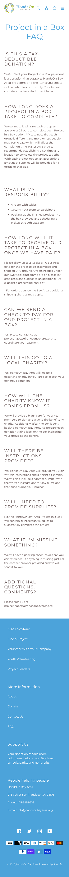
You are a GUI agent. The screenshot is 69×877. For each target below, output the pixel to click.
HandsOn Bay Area (27, 864)
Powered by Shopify (50, 864)
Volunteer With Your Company (29, 649)
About (12, 696)
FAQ (11, 726)
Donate (13, 706)
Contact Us (15, 716)
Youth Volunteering (21, 659)
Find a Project (18, 639)
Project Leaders (19, 669)
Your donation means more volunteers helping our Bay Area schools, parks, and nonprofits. (30, 758)
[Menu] (62, 8)
